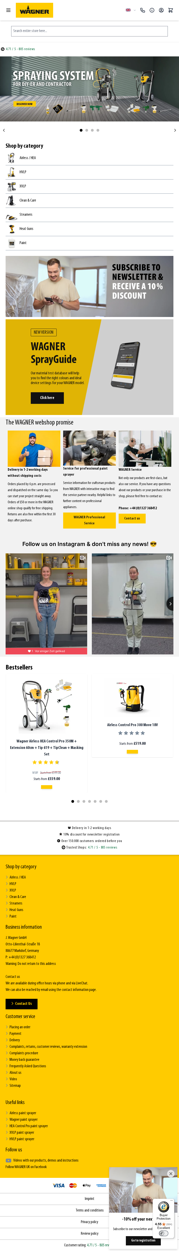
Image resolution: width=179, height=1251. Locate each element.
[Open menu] (8, 10)
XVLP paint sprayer (22, 1133)
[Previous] (4, 130)
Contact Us (23, 1004)
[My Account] (161, 10)
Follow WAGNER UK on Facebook (26, 1167)
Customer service (20, 1016)
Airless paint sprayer (23, 1113)
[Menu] (171, 1201)
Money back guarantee (24, 1060)
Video (13, 1079)
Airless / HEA (18, 877)
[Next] (175, 130)
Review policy (89, 1234)
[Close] (171, 1173)
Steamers (16, 904)
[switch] (163, 1233)
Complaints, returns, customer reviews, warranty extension (48, 1047)
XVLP (13, 890)
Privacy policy (89, 1222)
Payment (15, 1034)
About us (15, 1073)
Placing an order (20, 1027)
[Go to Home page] (69, 10)
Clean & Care (18, 897)
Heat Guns (16, 910)
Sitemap (15, 1086)
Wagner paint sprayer (24, 1120)
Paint (13, 917)
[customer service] (152, 10)
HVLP (13, 884)
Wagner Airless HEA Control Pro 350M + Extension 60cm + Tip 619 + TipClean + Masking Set (46, 748)
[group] (47, 762)
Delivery (15, 1040)
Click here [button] (47, 398)
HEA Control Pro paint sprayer (29, 1126)
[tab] (81, 130)
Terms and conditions (90, 1211)
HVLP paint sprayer (22, 1139)
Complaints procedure (24, 1053)
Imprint (89, 1199)
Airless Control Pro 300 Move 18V (132, 725)
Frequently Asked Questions (28, 1066)
